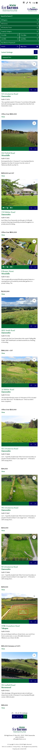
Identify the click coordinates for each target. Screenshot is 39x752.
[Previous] (36, 52)
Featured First (7, 57)
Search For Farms (6, 16)
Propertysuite (16, 749)
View (3, 117)
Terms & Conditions (7, 746)
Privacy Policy (16, 746)
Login (34, 3)
